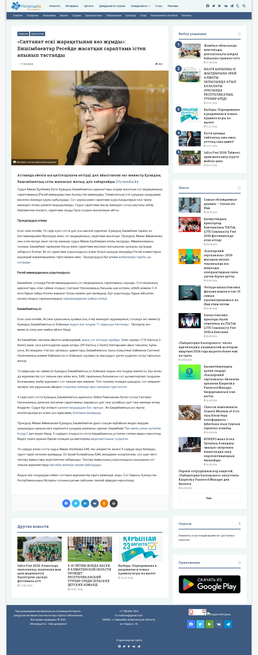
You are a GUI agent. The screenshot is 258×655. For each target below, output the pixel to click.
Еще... (209, 498)
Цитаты (89, 5)
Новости (54, 5)
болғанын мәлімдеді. (87, 413)
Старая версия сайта (129, 640)
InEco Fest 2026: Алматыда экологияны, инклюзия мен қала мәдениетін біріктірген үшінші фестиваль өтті (39, 573)
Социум (76, 15)
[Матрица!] (26, 6)
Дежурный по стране (112, 5)
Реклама (173, 5)
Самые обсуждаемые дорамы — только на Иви (220, 204)
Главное (23, 33)
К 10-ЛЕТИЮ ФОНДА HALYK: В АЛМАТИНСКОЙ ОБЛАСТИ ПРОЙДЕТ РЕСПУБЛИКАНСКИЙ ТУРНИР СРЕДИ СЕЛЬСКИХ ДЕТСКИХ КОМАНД (89, 575)
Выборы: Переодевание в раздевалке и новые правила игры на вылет (137, 569)
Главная (18, 15)
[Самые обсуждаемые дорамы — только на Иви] (190, 205)
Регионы (186, 15)
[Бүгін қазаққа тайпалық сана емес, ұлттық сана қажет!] (190, 138)
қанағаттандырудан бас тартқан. (81, 407)
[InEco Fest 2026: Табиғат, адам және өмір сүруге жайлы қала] (190, 158)
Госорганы (33, 15)
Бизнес (64, 15)
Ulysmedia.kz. (127, 181)
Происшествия (93, 15)
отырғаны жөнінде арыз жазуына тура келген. (95, 387)
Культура (131, 15)
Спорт (143, 15)
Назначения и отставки (164, 15)
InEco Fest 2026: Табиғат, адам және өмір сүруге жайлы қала (222, 157)
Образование (114, 15)
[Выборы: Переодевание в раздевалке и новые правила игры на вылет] (140, 549)
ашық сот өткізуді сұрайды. (101, 340)
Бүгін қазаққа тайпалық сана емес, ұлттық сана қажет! (220, 137)
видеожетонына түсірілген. (110, 439)
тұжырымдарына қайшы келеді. (85, 298)
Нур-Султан (37, 33)
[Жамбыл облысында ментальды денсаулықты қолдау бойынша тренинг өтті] (190, 51)
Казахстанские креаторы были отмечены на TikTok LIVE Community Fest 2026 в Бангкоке (220, 323)
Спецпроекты (139, 5)
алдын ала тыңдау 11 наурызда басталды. (100, 324)
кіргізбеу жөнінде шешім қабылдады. (76, 465)
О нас (158, 5)
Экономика (49, 15)
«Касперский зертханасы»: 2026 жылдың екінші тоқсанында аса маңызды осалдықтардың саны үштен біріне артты (221, 263)
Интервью (72, 5)
